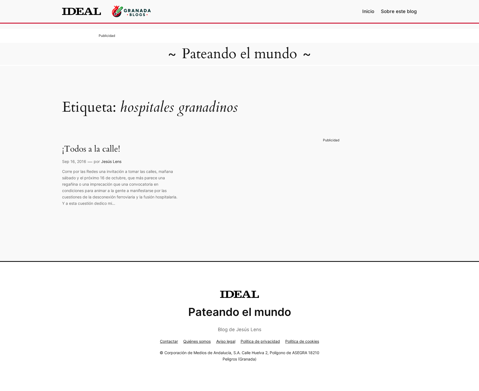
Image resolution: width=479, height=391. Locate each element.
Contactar (169, 341)
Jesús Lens (111, 161)
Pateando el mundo (239, 53)
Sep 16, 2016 (74, 161)
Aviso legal (225, 341)
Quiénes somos (197, 341)
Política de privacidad (260, 341)
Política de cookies (302, 341)
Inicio (368, 11)
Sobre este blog (399, 11)
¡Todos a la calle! (91, 149)
